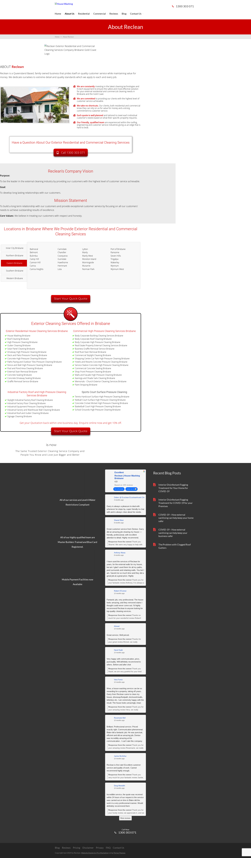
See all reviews (118, 489)
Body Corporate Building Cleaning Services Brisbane (99, 335)
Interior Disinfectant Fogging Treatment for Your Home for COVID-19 (173, 488)
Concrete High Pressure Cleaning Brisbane (27, 358)
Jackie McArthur (120, 756)
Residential (84, 13)
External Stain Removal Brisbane (22, 371)
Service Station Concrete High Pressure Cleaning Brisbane (101, 365)
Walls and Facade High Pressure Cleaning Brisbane (98, 374)
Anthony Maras (120, 553)
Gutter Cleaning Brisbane (19, 345)
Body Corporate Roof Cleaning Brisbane (93, 338)
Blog (124, 13)
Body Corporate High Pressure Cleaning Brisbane (97, 342)
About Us (69, 13)
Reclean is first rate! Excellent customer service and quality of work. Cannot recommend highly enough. (124, 768)
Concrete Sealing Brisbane (19, 374)
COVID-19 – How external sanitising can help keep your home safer (175, 518)
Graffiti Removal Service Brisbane (22, 381)
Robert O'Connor (120, 591)
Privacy (100, 847)
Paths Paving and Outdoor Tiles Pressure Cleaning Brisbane (34, 361)
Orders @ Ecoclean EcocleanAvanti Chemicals (132, 497)
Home (58, 13)
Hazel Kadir (118, 650)
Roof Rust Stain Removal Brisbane (90, 352)
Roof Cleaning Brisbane (18, 338)
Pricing (76, 847)
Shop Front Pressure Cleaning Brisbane (93, 371)
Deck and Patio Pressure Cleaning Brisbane (27, 355)
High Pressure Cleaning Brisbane (22, 342)
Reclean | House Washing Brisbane (127, 477)
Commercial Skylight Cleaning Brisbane (93, 355)
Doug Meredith (119, 786)
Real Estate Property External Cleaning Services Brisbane (101, 345)
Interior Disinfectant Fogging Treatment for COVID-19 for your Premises (175, 503)
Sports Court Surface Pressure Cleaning (104, 392)
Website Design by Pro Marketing (94, 853)
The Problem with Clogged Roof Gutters (174, 546)
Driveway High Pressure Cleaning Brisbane (26, 352)
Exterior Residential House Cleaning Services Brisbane (37, 331)
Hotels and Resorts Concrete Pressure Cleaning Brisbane (101, 361)
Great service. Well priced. (118, 635)
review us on (130, 489)
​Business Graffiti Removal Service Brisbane (94, 348)
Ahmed (116, 626)
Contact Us (135, 13)
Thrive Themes (119, 853)
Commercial (99, 13)
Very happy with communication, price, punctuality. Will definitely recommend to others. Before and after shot (124, 662)
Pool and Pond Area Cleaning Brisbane (25, 368)
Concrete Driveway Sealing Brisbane (24, 378)
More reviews (125, 818)
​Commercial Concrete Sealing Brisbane (93, 368)
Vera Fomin (118, 680)
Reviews (113, 13)
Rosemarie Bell (120, 718)
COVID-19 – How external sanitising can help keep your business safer (172, 533)
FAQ (108, 847)
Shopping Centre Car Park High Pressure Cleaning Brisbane (102, 358)
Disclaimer (88, 847)
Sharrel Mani (119, 520)
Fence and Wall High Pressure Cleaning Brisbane (29, 365)
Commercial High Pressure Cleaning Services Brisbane (104, 331)
